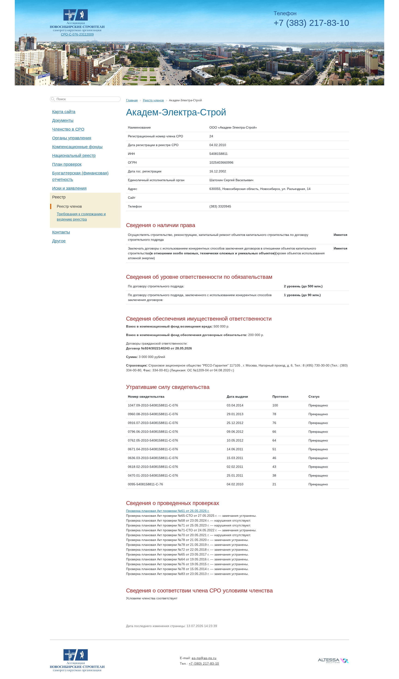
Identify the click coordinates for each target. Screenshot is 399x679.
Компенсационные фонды (77, 146)
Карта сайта (63, 111)
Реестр (59, 197)
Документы (62, 120)
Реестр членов (69, 206)
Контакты (61, 232)
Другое (59, 241)
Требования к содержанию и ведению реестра (81, 216)
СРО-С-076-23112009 (77, 34)
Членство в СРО (68, 129)
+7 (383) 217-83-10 (311, 23)
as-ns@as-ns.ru (204, 658)
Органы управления (71, 138)
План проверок (67, 164)
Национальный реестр (74, 155)
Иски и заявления (69, 188)
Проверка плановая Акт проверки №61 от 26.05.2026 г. (167, 511)
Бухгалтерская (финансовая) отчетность (80, 176)
